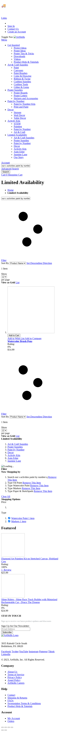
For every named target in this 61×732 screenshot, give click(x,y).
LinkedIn (5, 654)
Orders (11, 721)
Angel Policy (14, 680)
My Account (14, 718)
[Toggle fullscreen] (9, 727)
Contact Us (13, 29)
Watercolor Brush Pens (20, 341)
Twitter (15, 651)
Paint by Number (16, 449)
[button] (16, 338)
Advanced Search (10, 168)
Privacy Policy (15, 677)
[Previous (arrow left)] (2, 730)
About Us (12, 671)
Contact (11, 695)
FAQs (10, 700)
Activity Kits (14, 455)
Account (5, 162)
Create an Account (17, 31)
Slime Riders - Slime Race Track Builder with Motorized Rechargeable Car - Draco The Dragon (29, 601)
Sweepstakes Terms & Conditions (24, 703)
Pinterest (43, 651)
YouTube (23, 651)
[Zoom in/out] (12, 727)
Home (11, 190)
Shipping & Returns (17, 697)
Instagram (33, 651)
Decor (11, 452)
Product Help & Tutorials (20, 706)
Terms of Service (16, 674)
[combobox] (15, 165)
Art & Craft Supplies (18, 444)
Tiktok (51, 651)
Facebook (6, 651)
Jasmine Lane (14, 461)
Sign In (11, 26)
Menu (4, 39)
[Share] (5, 727)
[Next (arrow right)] (5, 730)
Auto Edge (13, 458)
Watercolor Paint (22, 518)
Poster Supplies (15, 447)
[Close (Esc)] (2, 727)
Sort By (5, 263)
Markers (18, 521)
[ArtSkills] (19, 37)
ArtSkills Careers (16, 683)
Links (4, 18)
